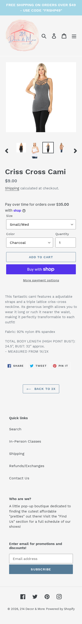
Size (9, 216)
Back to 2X (44, 389)
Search (15, 429)
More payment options (41, 280)
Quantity (62, 234)
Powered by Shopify (60, 609)
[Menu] (74, 36)
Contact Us (19, 478)
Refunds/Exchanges (26, 466)
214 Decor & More (32, 609)
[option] (21, 147)
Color (10, 234)
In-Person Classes (25, 441)
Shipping (12, 188)
